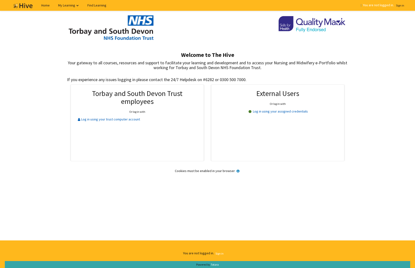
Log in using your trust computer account (110, 119)
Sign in (400, 5)
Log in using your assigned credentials (280, 111)
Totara (215, 264)
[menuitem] (45, 5)
